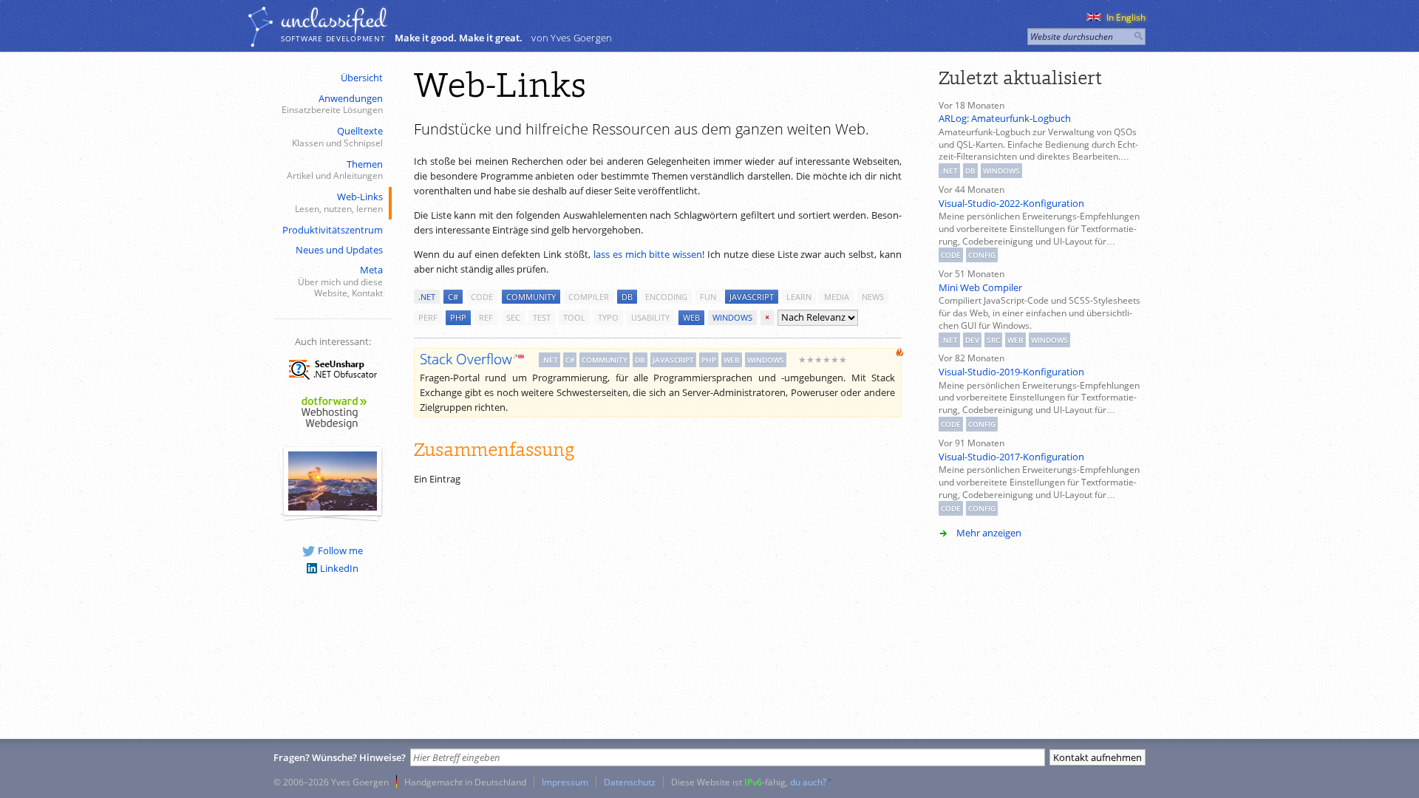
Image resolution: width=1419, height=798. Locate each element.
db (627, 296)
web (691, 317)
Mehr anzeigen (988, 532)
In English (1126, 17)
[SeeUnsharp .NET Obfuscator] (332, 382)
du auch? (808, 782)
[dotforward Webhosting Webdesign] (332, 430)
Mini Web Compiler (980, 287)
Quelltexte (337, 136)
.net (426, 296)
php (458, 317)
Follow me (340, 550)
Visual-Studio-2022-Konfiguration (1011, 203)
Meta (340, 281)
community (531, 296)
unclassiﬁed (333, 19)
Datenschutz (630, 782)
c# (453, 296)
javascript (751, 296)
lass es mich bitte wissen (647, 254)
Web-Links (339, 202)
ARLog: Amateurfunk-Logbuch (1005, 118)
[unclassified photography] (332, 507)
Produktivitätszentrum (332, 229)
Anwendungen (332, 104)
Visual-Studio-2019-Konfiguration (1011, 371)
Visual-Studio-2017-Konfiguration (1011, 456)
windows (732, 317)
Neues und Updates (339, 249)
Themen (335, 169)
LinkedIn (339, 568)
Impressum (565, 782)
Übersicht (362, 77)
